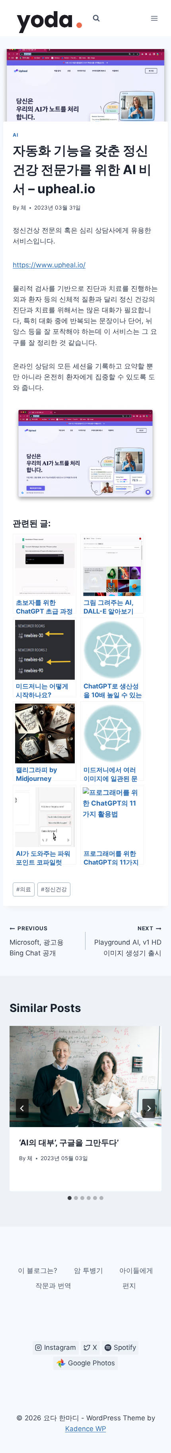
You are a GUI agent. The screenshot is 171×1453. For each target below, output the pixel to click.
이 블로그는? (37, 1271)
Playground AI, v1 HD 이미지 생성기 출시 (127, 941)
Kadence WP (85, 1429)
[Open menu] (154, 18)
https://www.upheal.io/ (49, 265)
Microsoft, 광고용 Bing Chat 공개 (37, 941)
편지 (129, 1286)
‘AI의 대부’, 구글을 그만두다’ (69, 1142)
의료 (23, 889)
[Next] (148, 1108)
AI (15, 135)
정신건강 (54, 889)
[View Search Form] (96, 18)
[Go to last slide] (22, 1108)
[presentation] (85, 1076)
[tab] (70, 1198)
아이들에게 (136, 1271)
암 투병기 (88, 1271)
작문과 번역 (53, 1286)
